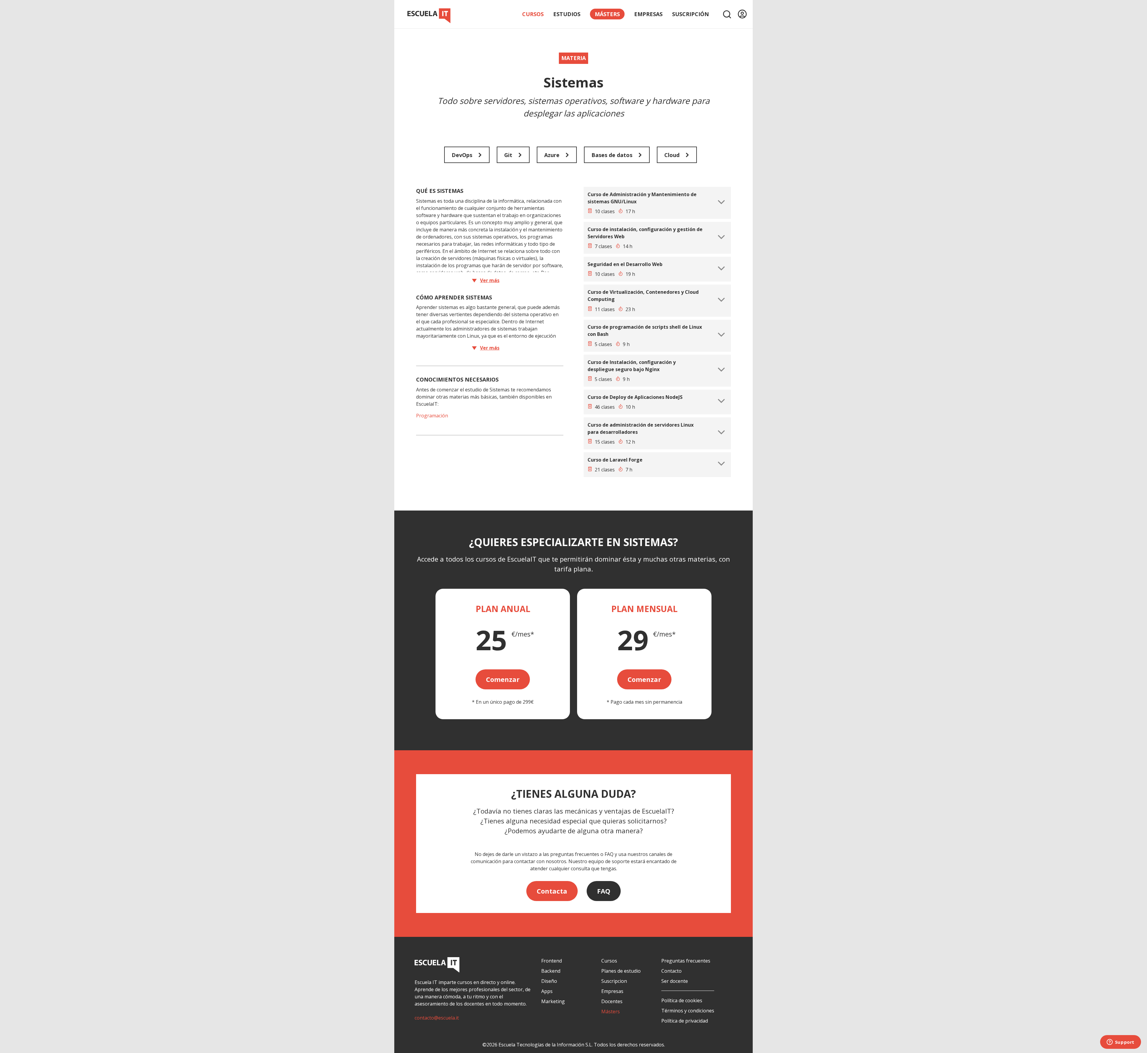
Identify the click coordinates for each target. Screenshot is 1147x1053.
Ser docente (674, 981)
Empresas (648, 14)
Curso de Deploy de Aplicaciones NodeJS (635, 397)
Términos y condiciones (687, 1010)
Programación (432, 415)
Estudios (566, 14)
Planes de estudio (621, 971)
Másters (610, 1011)
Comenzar (502, 679)
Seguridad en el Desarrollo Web (625, 264)
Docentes (611, 1001)
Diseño (549, 981)
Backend (550, 971)
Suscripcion (614, 981)
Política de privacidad (684, 1020)
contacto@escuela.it (437, 1017)
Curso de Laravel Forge (615, 459)
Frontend (551, 960)
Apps (547, 991)
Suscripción (690, 14)
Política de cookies (681, 1000)
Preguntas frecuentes (685, 960)
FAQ (603, 890)
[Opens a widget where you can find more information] (1120, 1042)
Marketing (553, 1001)
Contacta (552, 890)
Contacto (671, 971)
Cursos (533, 14)
